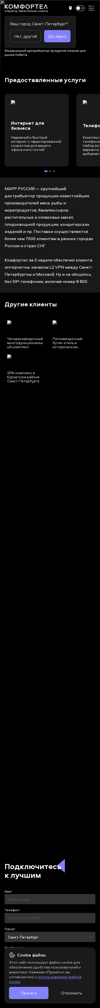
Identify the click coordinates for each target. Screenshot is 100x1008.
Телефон (12, 910)
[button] (70, 8)
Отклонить (71, 993)
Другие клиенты (31, 304)
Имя (8, 891)
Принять (29, 993)
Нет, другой (25, 36)
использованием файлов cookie (45, 979)
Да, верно (57, 36)
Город (9, 929)
